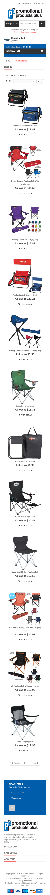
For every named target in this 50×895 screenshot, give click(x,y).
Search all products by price (25, 32)
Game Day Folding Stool (25, 461)
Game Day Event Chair (25, 406)
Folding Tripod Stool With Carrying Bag (25, 351)
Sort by (9, 81)
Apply (40, 81)
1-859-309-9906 (27, 47)
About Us (9, 859)
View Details (26, 135)
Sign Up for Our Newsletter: (19, 787)
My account (11, 847)
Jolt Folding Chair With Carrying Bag (25, 686)
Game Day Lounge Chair (25, 517)
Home (8, 61)
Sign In (44, 3)
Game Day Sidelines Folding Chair (25, 572)
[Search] (42, 24)
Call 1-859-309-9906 (24, 3)
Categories (10, 853)
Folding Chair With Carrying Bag (25, 240)
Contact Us (36, 3)
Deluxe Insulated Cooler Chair (25, 126)
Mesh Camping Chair (25, 742)
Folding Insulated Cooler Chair (25, 295)
